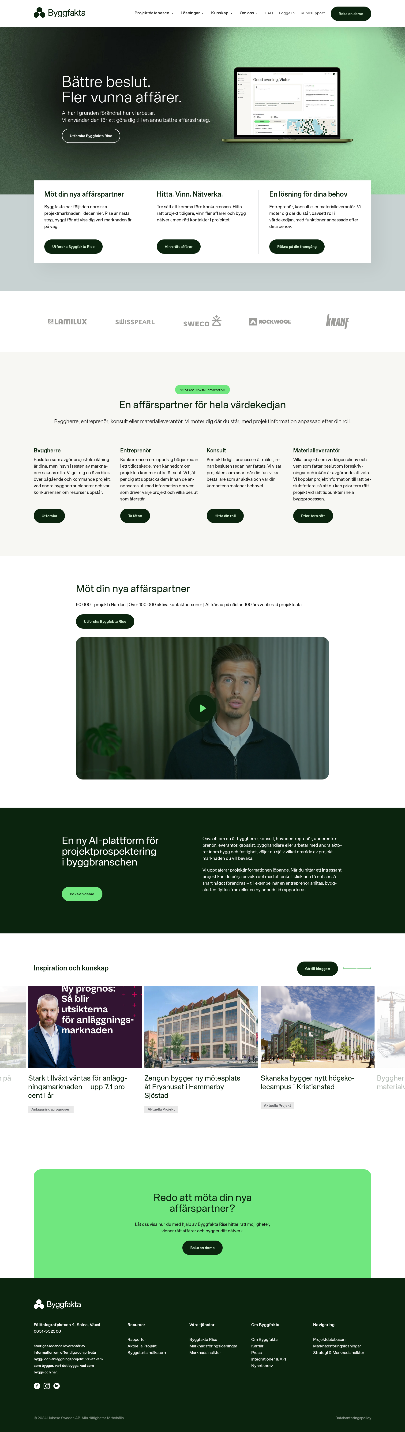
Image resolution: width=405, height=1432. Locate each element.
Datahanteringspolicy (353, 1418)
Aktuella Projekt (142, 1346)
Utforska (49, 516)
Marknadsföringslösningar (213, 1346)
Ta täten (135, 516)
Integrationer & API (268, 1359)
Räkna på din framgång (297, 247)
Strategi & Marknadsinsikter (338, 1353)
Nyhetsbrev (262, 1366)
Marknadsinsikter (205, 1353)
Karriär (257, 1346)
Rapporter (137, 1340)
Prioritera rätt (313, 516)
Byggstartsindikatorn (147, 1353)
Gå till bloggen (317, 969)
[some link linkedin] (58, 1387)
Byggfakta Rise (203, 1340)
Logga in (287, 13)
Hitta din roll (225, 516)
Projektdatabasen (329, 1340)
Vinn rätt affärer (179, 247)
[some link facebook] (39, 1387)
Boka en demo (351, 14)
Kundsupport (313, 13)
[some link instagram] (48, 1387)
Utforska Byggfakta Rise (91, 136)
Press (256, 1353)
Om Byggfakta (264, 1340)
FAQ (269, 13)
